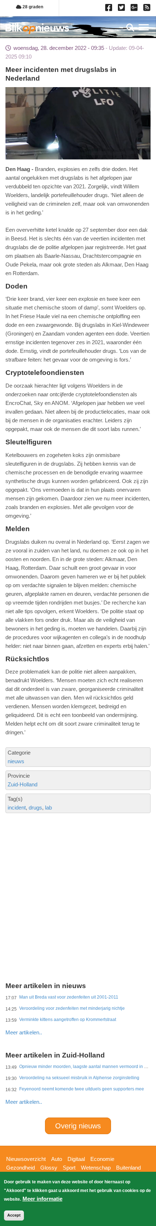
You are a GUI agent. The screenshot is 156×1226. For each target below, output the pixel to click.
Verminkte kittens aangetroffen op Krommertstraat (67, 1019)
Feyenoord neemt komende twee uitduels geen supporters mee (81, 1089)
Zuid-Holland (22, 784)
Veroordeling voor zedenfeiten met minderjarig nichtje (72, 1008)
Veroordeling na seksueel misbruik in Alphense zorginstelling (79, 1077)
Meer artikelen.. (23, 1032)
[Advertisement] (78, 867)
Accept (14, 1215)
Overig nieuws (78, 1126)
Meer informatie (42, 1199)
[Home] (37, 28)
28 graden (32, 6)
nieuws (16, 761)
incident (17, 807)
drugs (35, 807)
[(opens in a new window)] (109, 9)
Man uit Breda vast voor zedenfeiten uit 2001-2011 (68, 997)
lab (48, 807)
